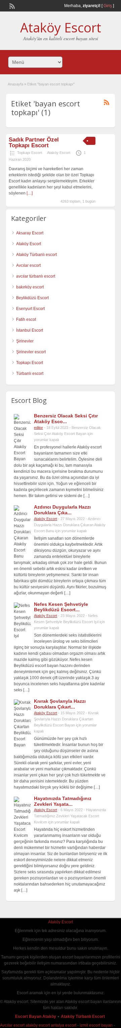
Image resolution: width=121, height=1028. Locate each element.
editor (38, 428)
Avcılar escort (28, 265)
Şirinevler (25, 341)
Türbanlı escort (29, 373)
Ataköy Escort (60, 27)
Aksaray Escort (29, 233)
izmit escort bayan (96, 1025)
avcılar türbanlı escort (35, 276)
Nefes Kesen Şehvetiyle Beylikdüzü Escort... (61, 607)
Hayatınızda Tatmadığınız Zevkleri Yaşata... (62, 801)
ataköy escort (38, 1025)
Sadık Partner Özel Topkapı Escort (34, 142)
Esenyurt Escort (30, 308)
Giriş (108, 5)
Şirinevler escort (31, 352)
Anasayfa (15, 84)
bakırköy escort (30, 287)
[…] (30, 193)
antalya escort (63, 1025)
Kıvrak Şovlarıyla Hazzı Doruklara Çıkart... (60, 704)
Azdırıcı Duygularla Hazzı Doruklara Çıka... (62, 509)
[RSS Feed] (11, 5)
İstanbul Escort (29, 330)
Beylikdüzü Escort (32, 297)
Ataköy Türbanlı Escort (83, 1016)
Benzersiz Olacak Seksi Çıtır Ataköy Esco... (66, 418)
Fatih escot (26, 319)
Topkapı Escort (29, 153)
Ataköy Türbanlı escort (36, 254)
